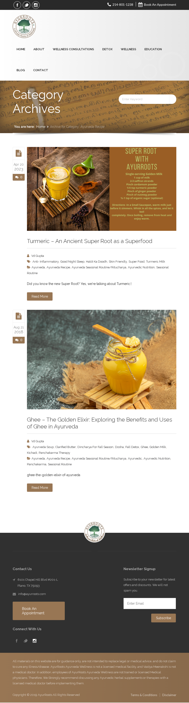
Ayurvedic (135, 458)
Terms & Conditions (143, 695)
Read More (40, 296)
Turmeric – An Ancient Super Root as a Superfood (89, 241)
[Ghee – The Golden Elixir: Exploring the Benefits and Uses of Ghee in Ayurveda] (19, 316)
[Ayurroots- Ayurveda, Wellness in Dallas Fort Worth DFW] (25, 27)
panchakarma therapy (54, 452)
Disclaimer (169, 695)
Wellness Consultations (73, 49)
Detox (107, 49)
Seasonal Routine (60, 464)
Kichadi (32, 452)
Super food (137, 261)
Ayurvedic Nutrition (141, 267)
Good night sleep (72, 261)
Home (21, 49)
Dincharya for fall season (95, 447)
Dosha (119, 447)
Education (153, 49)
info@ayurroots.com (32, 594)
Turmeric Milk (155, 261)
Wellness (128, 49)
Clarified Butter (65, 447)
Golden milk (158, 447)
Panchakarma (36, 464)
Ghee (144, 447)
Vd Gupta (37, 256)
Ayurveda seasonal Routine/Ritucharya (99, 267)
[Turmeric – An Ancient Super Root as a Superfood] (19, 153)
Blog (21, 70)
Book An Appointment (159, 4)
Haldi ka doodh (96, 261)
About (38, 49)
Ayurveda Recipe (58, 267)
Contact (40, 70)
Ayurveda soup (43, 447)
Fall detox (132, 447)
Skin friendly (118, 261)
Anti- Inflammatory (45, 261)
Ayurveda (38, 267)
